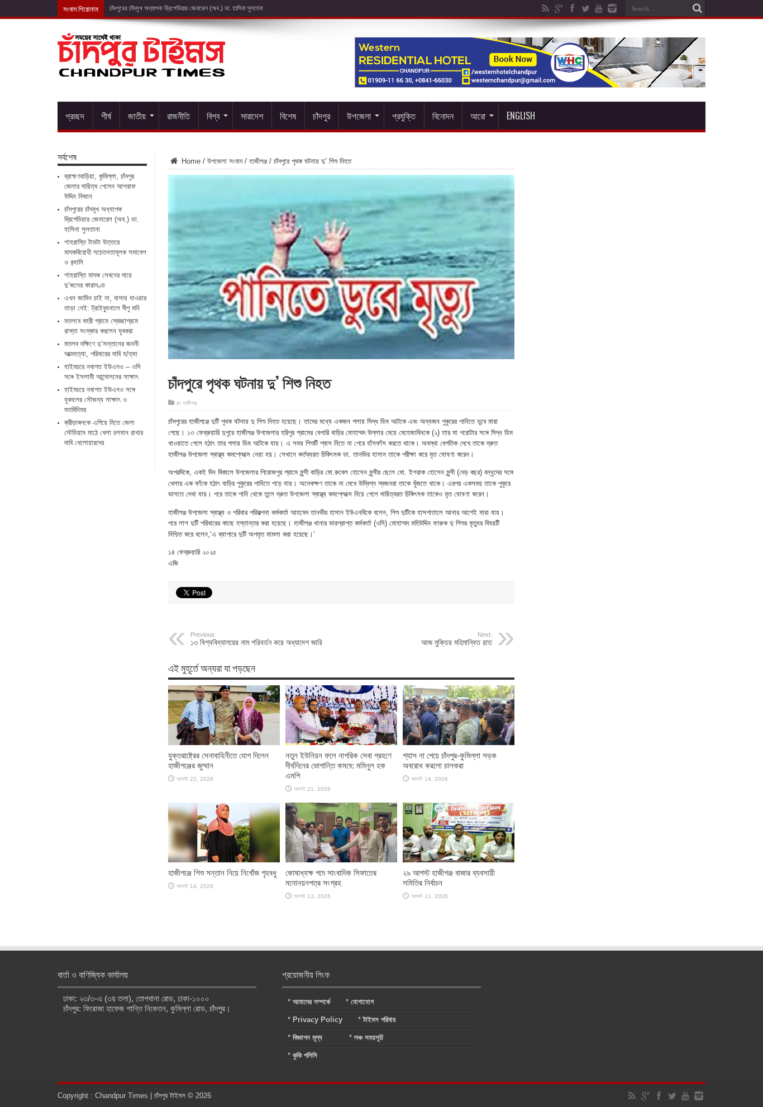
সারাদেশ (252, 115)
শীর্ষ (106, 115)
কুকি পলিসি (305, 1055)
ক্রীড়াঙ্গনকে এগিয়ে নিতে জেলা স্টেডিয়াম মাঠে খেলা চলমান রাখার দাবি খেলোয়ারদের (103, 432)
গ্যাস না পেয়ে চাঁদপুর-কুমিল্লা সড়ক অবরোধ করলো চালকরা (450, 760)
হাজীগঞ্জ (258, 161)
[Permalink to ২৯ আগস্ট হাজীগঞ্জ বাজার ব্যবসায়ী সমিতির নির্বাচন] (458, 860)
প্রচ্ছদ (74, 115)
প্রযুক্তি (404, 115)
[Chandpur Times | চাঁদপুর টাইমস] (141, 68)
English (521, 115)
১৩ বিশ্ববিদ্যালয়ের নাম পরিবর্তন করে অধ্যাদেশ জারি (256, 639)
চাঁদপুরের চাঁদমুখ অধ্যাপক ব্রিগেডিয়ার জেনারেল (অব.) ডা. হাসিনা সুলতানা (186, 8)
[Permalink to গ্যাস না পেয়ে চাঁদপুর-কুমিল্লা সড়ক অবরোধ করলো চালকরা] (458, 742)
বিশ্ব (213, 115)
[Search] (697, 8)
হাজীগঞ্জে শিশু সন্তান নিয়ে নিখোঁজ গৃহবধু (222, 872)
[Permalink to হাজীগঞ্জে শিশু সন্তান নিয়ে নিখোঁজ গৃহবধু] (224, 860)
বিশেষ (288, 115)
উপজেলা (359, 115)
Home (190, 161)
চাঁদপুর (321, 115)
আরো (477, 115)
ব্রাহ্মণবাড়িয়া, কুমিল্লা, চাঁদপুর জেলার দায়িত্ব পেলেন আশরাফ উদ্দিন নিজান (100, 186)
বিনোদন (443, 115)
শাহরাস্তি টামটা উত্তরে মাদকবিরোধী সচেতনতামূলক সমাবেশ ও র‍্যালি (105, 252)
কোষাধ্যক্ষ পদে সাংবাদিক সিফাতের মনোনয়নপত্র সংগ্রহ (330, 877)
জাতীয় (137, 115)
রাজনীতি (178, 115)
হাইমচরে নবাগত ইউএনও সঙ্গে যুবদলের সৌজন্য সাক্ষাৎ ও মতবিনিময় (99, 399)
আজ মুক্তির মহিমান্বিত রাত (456, 639)
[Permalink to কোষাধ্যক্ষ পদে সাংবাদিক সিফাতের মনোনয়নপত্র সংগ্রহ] (341, 860)
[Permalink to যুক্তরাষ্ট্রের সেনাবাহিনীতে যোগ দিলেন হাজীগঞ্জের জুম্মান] (224, 742)
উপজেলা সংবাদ (224, 161)
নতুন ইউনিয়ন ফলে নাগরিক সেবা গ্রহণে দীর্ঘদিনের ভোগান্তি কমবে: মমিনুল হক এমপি (338, 765)
